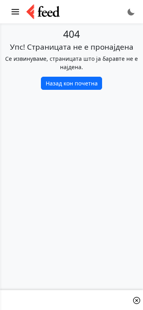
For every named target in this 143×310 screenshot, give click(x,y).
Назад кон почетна (72, 83)
